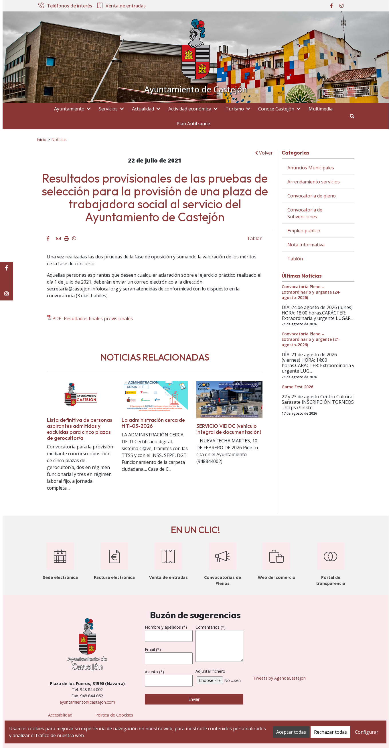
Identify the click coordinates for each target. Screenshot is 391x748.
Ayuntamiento (69, 109)
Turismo (235, 109)
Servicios (108, 109)
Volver (265, 153)
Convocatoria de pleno (311, 196)
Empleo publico (303, 230)
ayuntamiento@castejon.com (87, 702)
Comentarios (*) (211, 627)
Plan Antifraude (193, 123)
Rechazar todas (330, 732)
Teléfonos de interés (69, 6)
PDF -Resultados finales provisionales (92, 318)
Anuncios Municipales (310, 168)
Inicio (41, 139)
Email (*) (153, 649)
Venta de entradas (126, 6)
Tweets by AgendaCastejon (279, 678)
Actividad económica (189, 109)
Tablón (254, 238)
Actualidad (143, 109)
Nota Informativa (306, 245)
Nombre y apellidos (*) (166, 627)
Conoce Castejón (276, 109)
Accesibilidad (60, 715)
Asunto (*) (154, 671)
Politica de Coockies (114, 715)
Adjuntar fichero (210, 671)
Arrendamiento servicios (313, 182)
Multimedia (321, 109)
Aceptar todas (291, 732)
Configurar (366, 732)
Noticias (59, 139)
